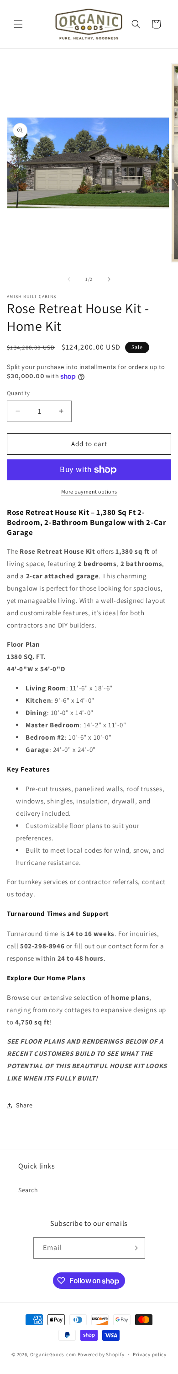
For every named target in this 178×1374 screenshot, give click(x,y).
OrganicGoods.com (53, 1354)
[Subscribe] (135, 1248)
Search (28, 1190)
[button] (18, 24)
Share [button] (24, 1105)
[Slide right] (109, 279)
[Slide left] (69, 279)
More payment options (89, 491)
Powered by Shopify (101, 1354)
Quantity (18, 393)
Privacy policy (150, 1354)
